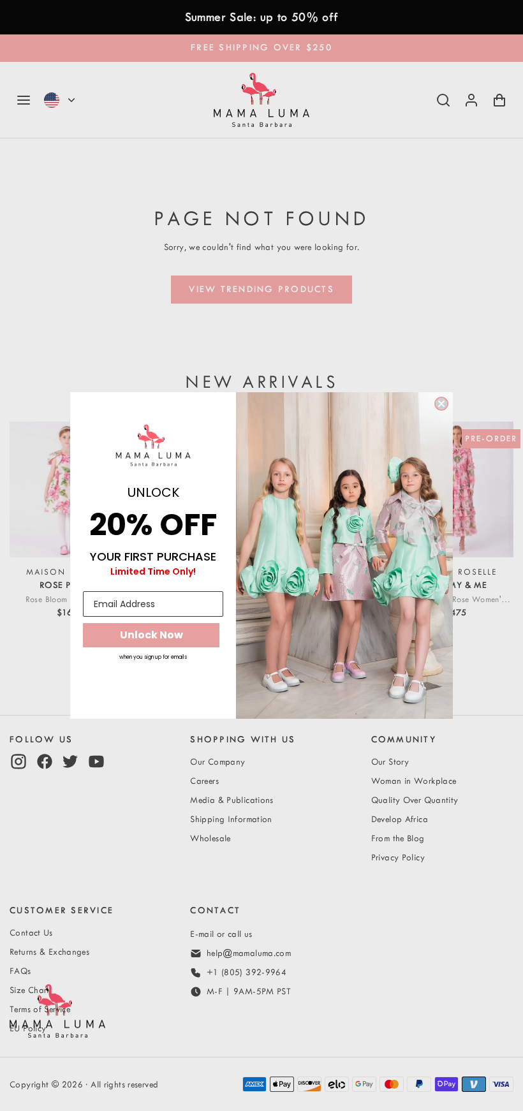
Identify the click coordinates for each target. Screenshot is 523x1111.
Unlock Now (151, 635)
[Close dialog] (441, 403)
